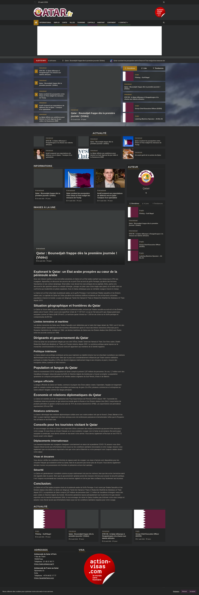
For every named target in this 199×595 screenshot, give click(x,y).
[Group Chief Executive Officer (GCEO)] (128, 107)
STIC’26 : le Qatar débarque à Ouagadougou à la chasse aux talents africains (50, 72)
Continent (111, 22)
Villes (72, 22)
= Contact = (123, 22)
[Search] (164, 23)
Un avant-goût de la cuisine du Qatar (148, 155)
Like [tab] (145, 68)
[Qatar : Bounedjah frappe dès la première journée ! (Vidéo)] (95, 86)
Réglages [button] (176, 591)
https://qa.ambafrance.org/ (44, 578)
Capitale (91, 22)
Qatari (84, 119)
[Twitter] (146, 192)
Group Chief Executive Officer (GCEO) (148, 108)
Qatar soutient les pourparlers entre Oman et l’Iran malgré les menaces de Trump (121, 61)
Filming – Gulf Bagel (142, 77)
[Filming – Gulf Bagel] (128, 76)
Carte (64, 22)
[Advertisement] (99, 40)
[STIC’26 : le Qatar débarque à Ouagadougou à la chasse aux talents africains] (39, 141)
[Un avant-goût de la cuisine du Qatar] (128, 154)
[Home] (36, 22)
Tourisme (81, 22)
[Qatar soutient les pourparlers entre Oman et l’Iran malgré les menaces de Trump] (128, 141)
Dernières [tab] (131, 68)
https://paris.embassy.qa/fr (44, 564)
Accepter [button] (192, 591)
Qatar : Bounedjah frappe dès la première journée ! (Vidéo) (65, 61)
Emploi (56, 22)
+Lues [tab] (146, 203)
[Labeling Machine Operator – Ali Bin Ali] (128, 117)
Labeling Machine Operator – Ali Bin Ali (149, 119)
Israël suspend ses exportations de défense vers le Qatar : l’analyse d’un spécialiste (51, 107)
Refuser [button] (184, 591)
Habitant (101, 22)
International (45, 22)
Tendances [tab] (158, 68)
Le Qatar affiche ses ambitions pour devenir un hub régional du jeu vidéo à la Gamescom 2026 (52, 119)
